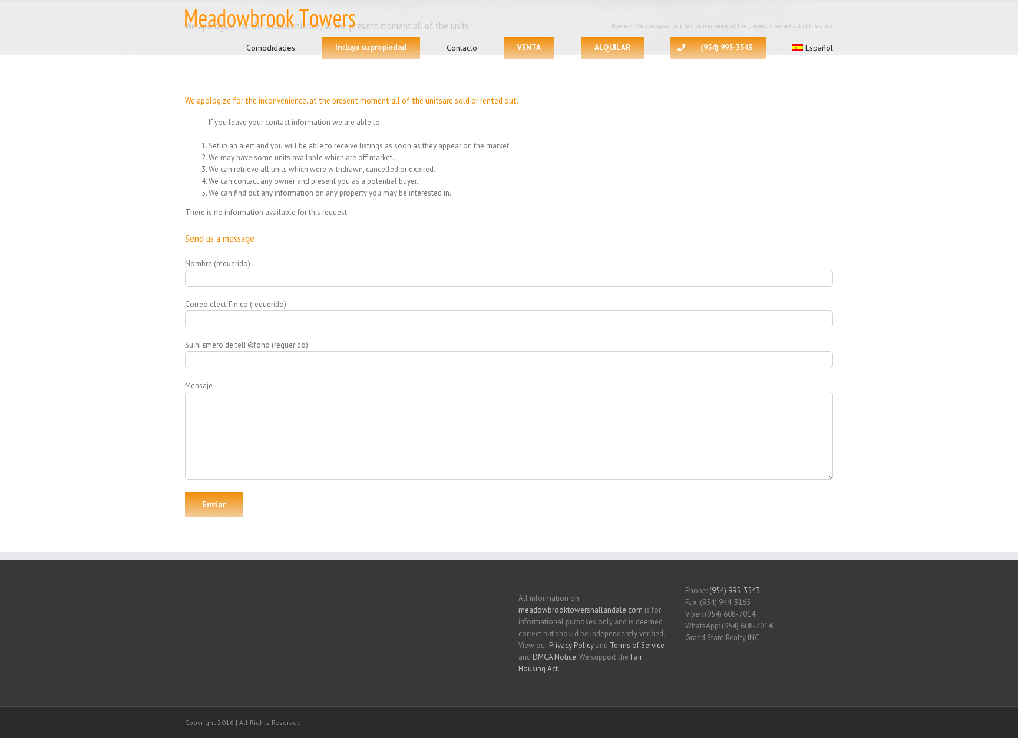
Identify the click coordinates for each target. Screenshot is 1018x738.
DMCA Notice (554, 657)
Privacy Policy (571, 645)
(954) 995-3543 (734, 590)
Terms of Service (637, 645)
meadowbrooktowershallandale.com (580, 610)
